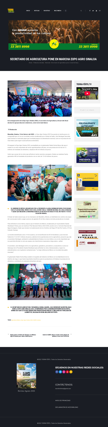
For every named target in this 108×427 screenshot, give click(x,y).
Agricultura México (16, 320)
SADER (35, 320)
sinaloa (39, 320)
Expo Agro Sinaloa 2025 (27, 320)
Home (30, 62)
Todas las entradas (38, 62)
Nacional (47, 62)
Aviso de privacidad (62, 400)
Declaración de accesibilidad (66, 407)
